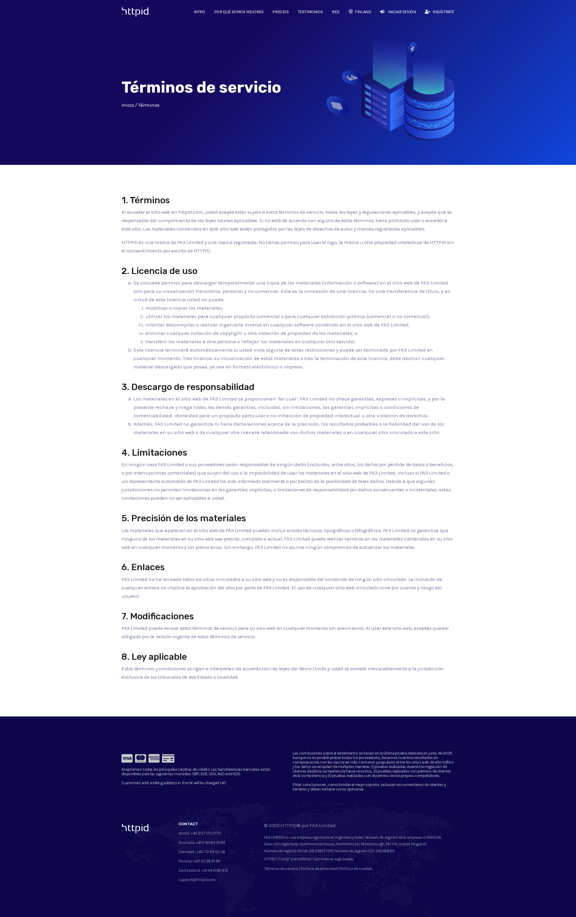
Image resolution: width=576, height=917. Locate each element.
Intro (199, 11)
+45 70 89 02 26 (210, 852)
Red (336, 11)
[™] (131, 13)
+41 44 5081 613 (215, 870)
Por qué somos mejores (239, 11)
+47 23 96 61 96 (207, 861)
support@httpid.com (197, 879)
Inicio (128, 105)
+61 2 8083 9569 (210, 842)
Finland (363, 11)
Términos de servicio (281, 868)
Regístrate (443, 11)
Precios (280, 11)
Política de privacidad (319, 868)
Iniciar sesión (402, 11)
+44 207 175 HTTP (206, 833)
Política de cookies (356, 868)
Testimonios (310, 11)
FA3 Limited (323, 825)
